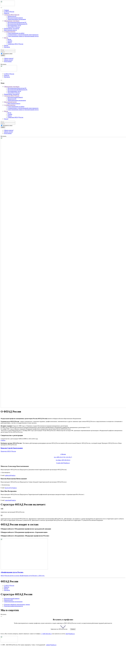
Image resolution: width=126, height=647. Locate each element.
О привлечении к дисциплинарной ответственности (23, 34)
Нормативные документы (11, 28)
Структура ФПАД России (11, 14)
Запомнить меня (7, 53)
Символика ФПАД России (15, 44)
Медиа (6, 37)
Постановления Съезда (14, 25)
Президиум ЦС (12, 16)
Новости (6, 13)
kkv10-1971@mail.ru (11, 488)
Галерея (10, 41)
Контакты (7, 47)
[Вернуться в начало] (8, 5)
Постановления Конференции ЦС (17, 24)
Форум (6, 45)
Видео (9, 39)
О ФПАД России (9, 11)
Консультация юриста (10, 30)
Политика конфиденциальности (13, 606)
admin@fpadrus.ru (51, 645)
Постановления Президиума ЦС (17, 22)
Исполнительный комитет (15, 17)
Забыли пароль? (8, 58)
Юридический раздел (10, 102)
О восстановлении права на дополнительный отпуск (23, 36)
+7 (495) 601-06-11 (46, 633)
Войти (2, 55)
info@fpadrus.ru (65, 463)
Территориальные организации (17, 19)
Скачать (3, 440)
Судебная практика (9, 31)
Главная (6, 10)
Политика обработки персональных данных (17, 604)
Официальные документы (11, 21)
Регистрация (7, 61)
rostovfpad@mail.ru (10, 500)
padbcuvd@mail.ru (10, 475)
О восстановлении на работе (16, 33)
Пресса (10, 42)
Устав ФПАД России (14, 27)
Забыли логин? (8, 60)
